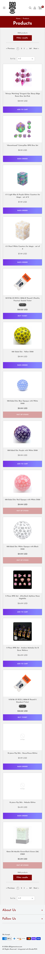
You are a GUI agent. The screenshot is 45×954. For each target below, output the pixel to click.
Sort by (12, 59)
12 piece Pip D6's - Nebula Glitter (22, 802)
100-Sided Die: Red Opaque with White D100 (22, 500)
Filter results (22, 38)
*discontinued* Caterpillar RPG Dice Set (22, 145)
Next (36, 48)
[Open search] (30, 8)
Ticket (22, 305)
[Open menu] (4, 8)
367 (30, 48)
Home (18, 18)
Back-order (22, 159)
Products (26, 18)
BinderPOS (33, 949)
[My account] (35, 8)
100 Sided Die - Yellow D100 (22, 352)
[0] (40, 7)
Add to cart (22, 109)
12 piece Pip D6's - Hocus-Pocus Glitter (23, 753)
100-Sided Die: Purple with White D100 (22, 450)
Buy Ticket (22, 316)
